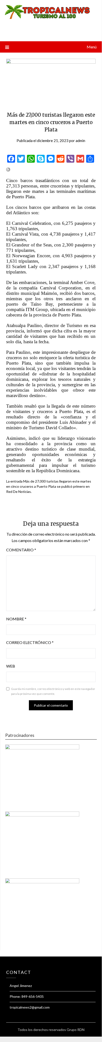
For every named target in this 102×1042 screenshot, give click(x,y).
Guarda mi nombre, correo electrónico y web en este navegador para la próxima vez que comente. (53, 691)
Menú (92, 46)
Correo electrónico (30, 642)
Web (10, 666)
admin (80, 140)
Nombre (16, 618)
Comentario (21, 549)
